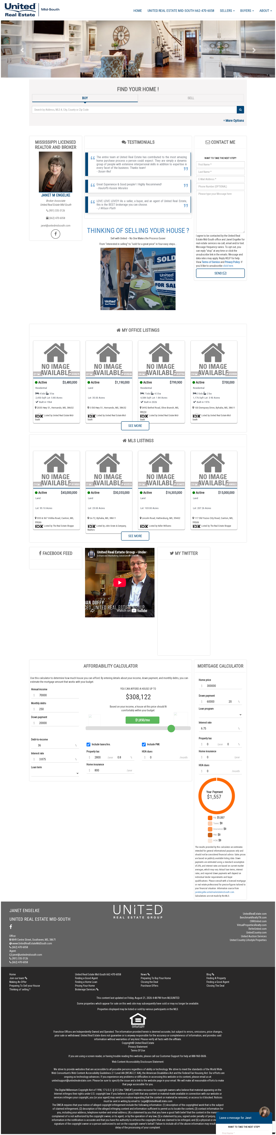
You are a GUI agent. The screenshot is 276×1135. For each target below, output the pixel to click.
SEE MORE (135, 426)
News (144, 974)
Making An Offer (17, 981)
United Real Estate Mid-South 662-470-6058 (181, 10)
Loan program (206, 708)
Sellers (226, 10)
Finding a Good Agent (86, 978)
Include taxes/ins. (101, 744)
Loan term (36, 767)
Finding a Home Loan (86, 981)
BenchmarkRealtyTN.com (253, 917)
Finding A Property (216, 978)
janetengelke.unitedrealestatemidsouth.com (214, 892)
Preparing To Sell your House (24, 985)
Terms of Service (211, 262)
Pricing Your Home (85, 985)
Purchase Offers (149, 985)
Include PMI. (153, 744)
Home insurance (95, 764)
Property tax (93, 751)
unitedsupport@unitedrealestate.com (71, 1080)
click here (228, 265)
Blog (209, 974)
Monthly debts (38, 703)
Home (137, 10)
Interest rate (37, 753)
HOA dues (147, 751)
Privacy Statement (138, 1046)
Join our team (17, 978)
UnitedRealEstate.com (255, 913)
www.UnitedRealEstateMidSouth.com (32, 943)
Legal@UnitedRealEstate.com (156, 1101)
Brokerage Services (85, 989)
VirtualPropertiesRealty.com (252, 925)
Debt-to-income (39, 739)
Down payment (39, 717)
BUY (85, 98)
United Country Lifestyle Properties (248, 940)
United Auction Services (254, 936)
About (264, 10)
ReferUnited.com (258, 928)
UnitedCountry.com (256, 932)
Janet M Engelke (55, 195)
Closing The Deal (215, 985)
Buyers (246, 10)
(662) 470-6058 (57, 218)
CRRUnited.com (258, 921)
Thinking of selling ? (19, 989)
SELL (191, 98)
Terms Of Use (138, 1050)
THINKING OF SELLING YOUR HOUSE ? (138, 231)
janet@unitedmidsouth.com (55, 225)
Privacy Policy (232, 262)
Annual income (39, 689)
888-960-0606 (199, 1056)
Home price (205, 679)
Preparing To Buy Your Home (156, 978)
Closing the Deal (149, 981)
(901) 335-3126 (56, 210)
